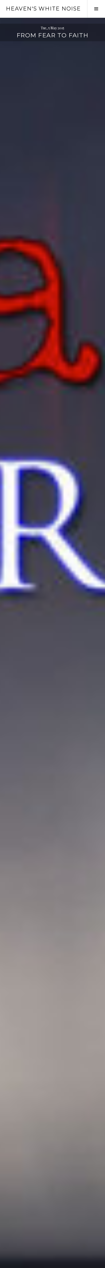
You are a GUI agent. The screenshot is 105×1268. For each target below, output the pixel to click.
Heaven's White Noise (43, 8)
